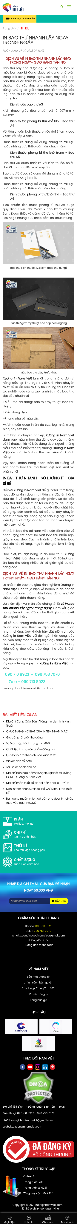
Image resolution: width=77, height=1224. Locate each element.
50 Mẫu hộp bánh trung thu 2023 (28, 743)
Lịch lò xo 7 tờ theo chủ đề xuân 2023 (31, 755)
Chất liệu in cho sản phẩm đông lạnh (31, 749)
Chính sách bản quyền (38, 982)
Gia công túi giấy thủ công (24, 737)
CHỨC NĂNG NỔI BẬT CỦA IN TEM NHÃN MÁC (37, 731)
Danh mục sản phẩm (22, 18)
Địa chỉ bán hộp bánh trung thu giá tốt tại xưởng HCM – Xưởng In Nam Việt (38, 774)
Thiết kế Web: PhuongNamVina (39, 1208)
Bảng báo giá (38, 1000)
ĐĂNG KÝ (60, 901)
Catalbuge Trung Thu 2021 (38, 988)
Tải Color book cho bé (21, 767)
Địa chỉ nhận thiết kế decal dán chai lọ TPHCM (37, 782)
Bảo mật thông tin (38, 977)
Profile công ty (38, 994)
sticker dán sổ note (19, 761)
